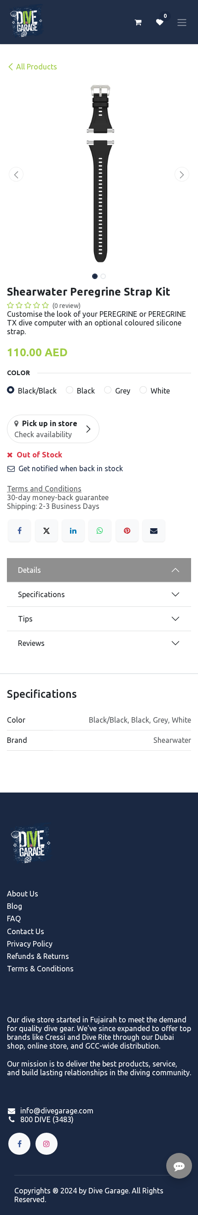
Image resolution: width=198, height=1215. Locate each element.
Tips (25, 619)
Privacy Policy (29, 944)
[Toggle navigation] (182, 22)
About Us (22, 894)
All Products (36, 67)
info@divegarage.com (56, 1111)
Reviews (31, 643)
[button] (16, 174)
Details (29, 570)
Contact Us (25, 931)
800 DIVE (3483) (47, 1119)
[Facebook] (19, 530)
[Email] (154, 530)
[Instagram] (46, 1144)
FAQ (14, 918)
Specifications (41, 594)
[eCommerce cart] (137, 22)
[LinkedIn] (73, 530)
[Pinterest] (127, 530)
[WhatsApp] (100, 530)
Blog (14, 906)
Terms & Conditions (40, 968)
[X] (46, 530)
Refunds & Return (36, 956)
